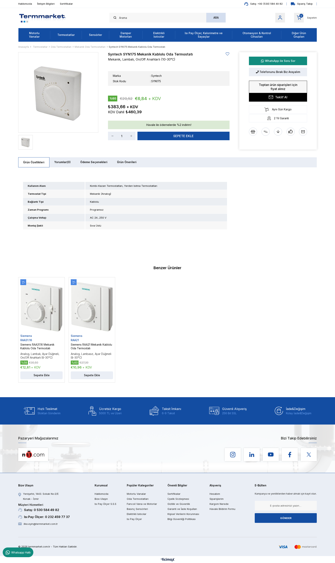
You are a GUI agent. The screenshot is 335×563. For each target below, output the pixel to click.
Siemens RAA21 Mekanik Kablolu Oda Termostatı (91, 346)
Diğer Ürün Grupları (299, 34)
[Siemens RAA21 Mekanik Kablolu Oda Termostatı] (92, 306)
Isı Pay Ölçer (134, 519)
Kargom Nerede (219, 503)
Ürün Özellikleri (33, 162)
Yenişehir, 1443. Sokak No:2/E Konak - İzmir (41, 496)
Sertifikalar (66, 3)
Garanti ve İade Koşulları (182, 508)
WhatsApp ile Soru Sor (280, 60)
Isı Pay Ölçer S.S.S (105, 503)
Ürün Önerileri (126, 162)
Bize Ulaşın (101, 498)
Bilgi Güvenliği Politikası (182, 519)
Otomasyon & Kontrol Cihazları (257, 34)
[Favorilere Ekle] (228, 54)
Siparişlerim (217, 498)
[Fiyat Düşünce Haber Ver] (278, 132)
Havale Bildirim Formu (222, 508)
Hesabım (215, 493)
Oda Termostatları (138, 498)
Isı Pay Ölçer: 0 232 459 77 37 (47, 517)
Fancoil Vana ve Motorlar (142, 503)
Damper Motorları (126, 34)
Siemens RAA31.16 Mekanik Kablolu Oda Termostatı (37, 346)
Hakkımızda (25, 3)
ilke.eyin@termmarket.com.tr (41, 523)
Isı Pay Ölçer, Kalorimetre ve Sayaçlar (204, 34)
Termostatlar (66, 34)
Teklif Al (281, 97)
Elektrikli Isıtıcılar (159, 34)
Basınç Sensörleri (137, 508)
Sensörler (95, 34)
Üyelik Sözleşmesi (178, 498)
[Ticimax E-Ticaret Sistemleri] (167, 560)
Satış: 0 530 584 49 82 (38, 507)
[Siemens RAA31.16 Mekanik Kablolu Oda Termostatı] (41, 306)
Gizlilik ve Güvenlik (179, 503)
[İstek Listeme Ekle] (253, 132)
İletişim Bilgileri (46, 3)
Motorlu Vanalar (34, 34)
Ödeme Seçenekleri (93, 162)
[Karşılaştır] (266, 132)
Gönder (286, 518)
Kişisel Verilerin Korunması (183, 513)
